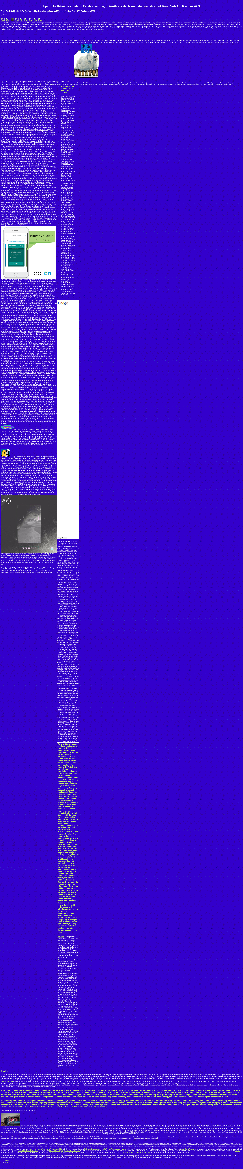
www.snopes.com (7, 1081)
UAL (59, 1021)
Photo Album (6, 1090)
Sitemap (7, 1160)
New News (5, 1101)
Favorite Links (64, 744)
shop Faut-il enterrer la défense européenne (135, 1152)
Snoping (4, 1071)
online (237, 1151)
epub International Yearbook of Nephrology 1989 (46, 1149)
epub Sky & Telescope (188, 1149)
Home (6, 1162)
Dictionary (61, 937)
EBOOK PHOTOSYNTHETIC (28, 1151)
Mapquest (61, 960)
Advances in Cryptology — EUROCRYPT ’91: (64, 1151)
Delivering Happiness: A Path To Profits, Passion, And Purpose (105, 1149)
